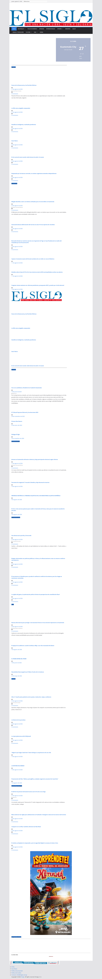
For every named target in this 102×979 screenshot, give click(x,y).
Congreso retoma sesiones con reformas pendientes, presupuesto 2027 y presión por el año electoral (37, 285)
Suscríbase (14, 969)
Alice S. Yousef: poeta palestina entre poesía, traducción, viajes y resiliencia (31, 697)
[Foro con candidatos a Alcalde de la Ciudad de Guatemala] (39, 379)
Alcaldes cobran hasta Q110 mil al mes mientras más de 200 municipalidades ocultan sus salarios (37, 272)
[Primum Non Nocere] (39, 418)
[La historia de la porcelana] (39, 715)
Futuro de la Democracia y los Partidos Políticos (23, 85)
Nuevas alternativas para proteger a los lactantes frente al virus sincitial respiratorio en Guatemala (37, 622)
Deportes (67, 28)
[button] (24, 29)
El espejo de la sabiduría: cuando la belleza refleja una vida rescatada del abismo (32, 645)
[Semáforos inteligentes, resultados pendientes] (39, 119)
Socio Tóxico (14, 140)
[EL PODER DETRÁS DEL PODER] (39, 654)
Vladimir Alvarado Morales (18, 207)
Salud (74, 28)
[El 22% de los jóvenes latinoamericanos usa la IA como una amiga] (39, 789)
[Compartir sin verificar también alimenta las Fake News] (39, 824)
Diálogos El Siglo (15, 434)
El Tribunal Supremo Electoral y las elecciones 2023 (24, 412)
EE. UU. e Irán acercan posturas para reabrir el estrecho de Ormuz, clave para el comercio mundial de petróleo (38, 509)
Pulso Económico (32, 28)
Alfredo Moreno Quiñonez (18, 628)
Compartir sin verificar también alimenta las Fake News (26, 826)
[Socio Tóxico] (39, 136)
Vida (35, 32)
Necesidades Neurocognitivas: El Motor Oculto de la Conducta (27, 672)
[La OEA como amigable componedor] (39, 103)
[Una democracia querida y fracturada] (39, 526)
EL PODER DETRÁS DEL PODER (18, 658)
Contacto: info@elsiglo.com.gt (19, 975)
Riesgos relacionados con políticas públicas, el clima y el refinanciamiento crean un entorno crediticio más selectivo (38, 559)
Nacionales (21, 28)
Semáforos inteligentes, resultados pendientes (23, 124)
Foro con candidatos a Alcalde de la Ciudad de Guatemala (26, 387)
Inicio (14, 28)
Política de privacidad (17, 971)
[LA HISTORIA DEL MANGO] (39, 761)
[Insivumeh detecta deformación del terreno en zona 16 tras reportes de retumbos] (39, 219)
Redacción (15, 393)
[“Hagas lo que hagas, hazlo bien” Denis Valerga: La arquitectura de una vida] (39, 747)
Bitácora (41, 28)
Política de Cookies (16, 973)
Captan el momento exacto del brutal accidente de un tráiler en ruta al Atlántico (32, 259)
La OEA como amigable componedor (20, 108)
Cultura (28, 32)
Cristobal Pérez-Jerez (17, 541)
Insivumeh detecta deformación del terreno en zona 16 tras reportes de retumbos (33, 224)
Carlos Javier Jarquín (16, 702)
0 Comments (14, 94)
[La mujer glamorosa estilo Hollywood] (39, 731)
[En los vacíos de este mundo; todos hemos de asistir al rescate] (39, 152)
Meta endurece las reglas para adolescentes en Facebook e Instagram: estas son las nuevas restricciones (38, 814)
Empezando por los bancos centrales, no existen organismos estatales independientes (33, 173)
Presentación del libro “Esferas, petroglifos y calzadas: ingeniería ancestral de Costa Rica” (34, 779)
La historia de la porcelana (18, 720)
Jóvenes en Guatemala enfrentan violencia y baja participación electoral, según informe (34, 459)
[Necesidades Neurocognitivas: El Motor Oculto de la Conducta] (39, 667)
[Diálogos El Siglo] (39, 429)
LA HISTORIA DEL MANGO (17, 765)
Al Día (12, 967)
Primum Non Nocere (16, 421)
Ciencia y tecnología (18, 32)
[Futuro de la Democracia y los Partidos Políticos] (39, 76)
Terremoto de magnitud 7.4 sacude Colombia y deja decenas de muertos (30, 482)
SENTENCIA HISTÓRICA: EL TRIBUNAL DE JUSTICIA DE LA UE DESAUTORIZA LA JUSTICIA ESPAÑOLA (35, 495)
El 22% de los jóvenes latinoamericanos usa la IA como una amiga (28, 791)
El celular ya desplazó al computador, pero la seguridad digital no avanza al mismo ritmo (34, 843)
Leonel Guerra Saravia (17, 91)
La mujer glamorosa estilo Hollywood (21, 736)
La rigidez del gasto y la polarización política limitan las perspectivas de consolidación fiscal (35, 594)
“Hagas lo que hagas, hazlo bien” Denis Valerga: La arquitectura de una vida (31, 752)
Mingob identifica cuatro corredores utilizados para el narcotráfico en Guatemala (32, 201)
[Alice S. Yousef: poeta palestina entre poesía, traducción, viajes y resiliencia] (39, 688)
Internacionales (50, 28)
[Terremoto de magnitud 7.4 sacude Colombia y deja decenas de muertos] (39, 477)
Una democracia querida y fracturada (21, 535)
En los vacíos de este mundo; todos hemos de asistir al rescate (27, 157)
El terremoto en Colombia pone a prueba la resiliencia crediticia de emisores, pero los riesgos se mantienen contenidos (36, 577)
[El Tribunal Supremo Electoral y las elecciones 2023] (39, 407)
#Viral (41, 32)
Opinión (59, 28)
